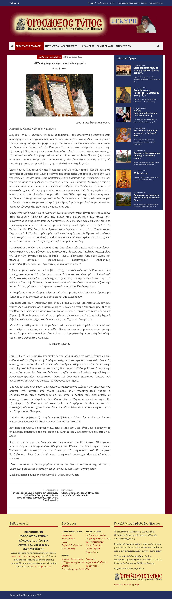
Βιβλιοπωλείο (68, 538)
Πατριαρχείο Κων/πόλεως (98, 538)
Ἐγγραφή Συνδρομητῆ (98, 3)
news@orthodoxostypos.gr (126, 584)
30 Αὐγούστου (141, 173)
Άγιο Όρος (91, 559)
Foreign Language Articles (74, 569)
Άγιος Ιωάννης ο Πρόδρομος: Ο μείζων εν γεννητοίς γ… (146, 93)
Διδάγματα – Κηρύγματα (73, 562)
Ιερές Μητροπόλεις (94, 541)
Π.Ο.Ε (112, 3)
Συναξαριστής (68, 548)
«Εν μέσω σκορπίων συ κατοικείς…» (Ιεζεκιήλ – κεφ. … (146, 133)
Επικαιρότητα (123, 46)
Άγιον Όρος (88, 46)
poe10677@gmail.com (40, 566)
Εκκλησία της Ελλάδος (28, 46)
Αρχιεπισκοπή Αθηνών (96, 562)
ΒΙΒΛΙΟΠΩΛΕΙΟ (156, 3)
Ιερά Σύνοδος (92, 565)
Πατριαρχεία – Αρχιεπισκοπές (61, 46)
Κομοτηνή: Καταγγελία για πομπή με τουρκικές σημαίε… (147, 155)
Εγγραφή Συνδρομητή (72, 545)
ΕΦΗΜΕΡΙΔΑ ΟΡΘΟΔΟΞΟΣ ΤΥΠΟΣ (132, 3)
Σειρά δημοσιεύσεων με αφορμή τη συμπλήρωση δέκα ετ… (146, 70)
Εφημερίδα (67, 535)
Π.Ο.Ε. (64, 541)
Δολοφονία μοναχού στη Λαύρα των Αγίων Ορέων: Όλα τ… (147, 197)
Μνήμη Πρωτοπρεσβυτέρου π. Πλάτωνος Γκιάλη (145, 113)
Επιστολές (66, 565)
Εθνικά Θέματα (105, 46)
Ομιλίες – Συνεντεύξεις (72, 559)
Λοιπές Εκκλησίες (94, 545)
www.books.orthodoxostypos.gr (26, 556)
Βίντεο (89, 569)
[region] (133, 24)
